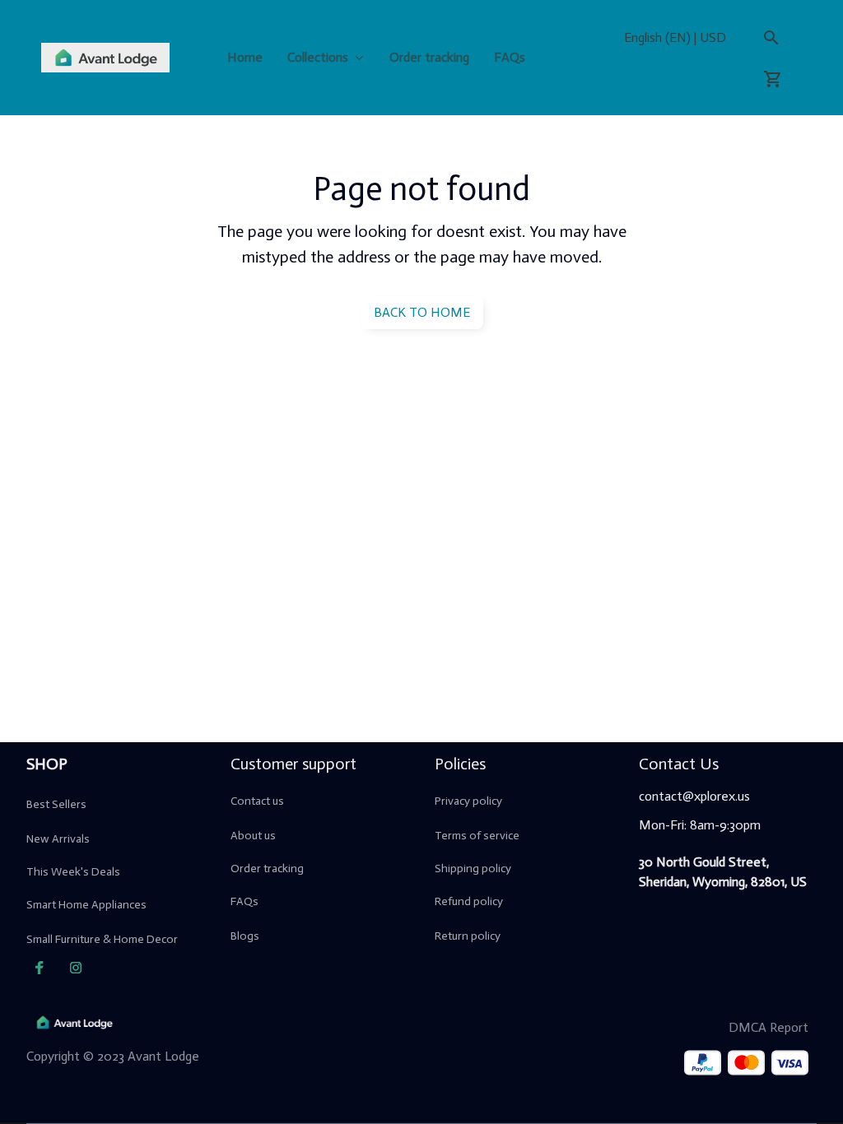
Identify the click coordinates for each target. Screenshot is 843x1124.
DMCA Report (768, 1027)
